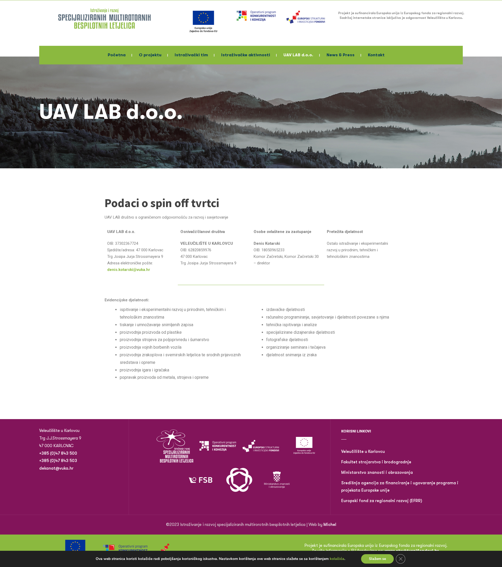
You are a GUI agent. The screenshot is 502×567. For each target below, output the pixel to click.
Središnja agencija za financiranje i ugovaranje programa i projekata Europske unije (399, 487)
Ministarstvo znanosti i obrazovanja (377, 472)
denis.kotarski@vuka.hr (128, 269)
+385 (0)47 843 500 (58, 453)
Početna (117, 55)
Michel (329, 524)
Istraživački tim (191, 55)
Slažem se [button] (377, 558)
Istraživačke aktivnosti (245, 55)
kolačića (337, 558)
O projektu (150, 55)
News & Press (341, 55)
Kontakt (376, 55)
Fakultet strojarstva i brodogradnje (376, 462)
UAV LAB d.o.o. (298, 55)
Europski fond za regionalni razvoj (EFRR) (381, 500)
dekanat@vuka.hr (56, 468)
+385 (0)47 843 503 (58, 460)
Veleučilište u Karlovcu (363, 451)
